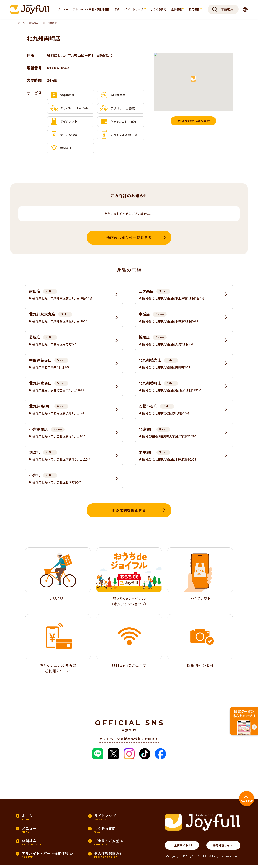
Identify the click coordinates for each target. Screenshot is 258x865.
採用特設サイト (223, 845)
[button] (193, 79)
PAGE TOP (247, 800)
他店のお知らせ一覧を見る (129, 237)
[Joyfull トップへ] (29, 9)
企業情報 (176, 9)
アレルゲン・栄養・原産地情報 (91, 9)
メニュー (63, 9)
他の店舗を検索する (129, 510)
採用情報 (194, 9)
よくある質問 (158, 9)
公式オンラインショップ (129, 9)
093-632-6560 (58, 67)
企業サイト (181, 845)
